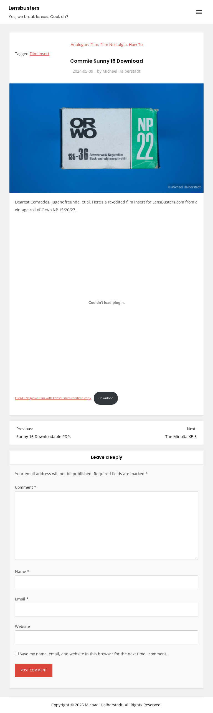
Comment (25, 487)
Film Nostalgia (113, 44)
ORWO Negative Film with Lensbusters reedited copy (53, 398)
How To (136, 44)
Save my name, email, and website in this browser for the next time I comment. (93, 653)
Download (105, 398)
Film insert (39, 53)
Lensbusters (24, 7)
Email (22, 599)
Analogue (79, 44)
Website (22, 626)
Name (22, 571)
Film (94, 44)
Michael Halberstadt (121, 71)
